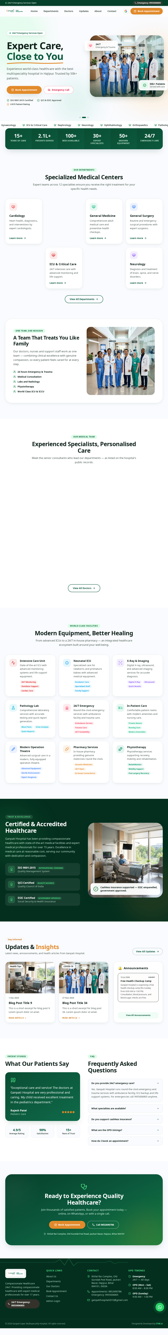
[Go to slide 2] (82, 117)
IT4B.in (159, 1324)
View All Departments (82, 299)
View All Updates (145, 951)
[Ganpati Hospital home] (14, 11)
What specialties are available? (108, 1108)
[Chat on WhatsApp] (160, 1307)
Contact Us (52, 86)
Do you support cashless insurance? (111, 1119)
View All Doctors (82, 588)
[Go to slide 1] (80, 117)
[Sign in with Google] (126, 11)
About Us (51, 1276)
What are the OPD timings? (106, 1130)
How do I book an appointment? (109, 1141)
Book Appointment (148, 11)
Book (43, 523)
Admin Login (53, 1301)
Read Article (16, 1018)
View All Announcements (138, 1015)
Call (21, 523)
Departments (53, 1281)
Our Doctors (53, 1286)
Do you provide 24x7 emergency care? (113, 1083)
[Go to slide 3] (87, 117)
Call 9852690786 (105, 1225)
